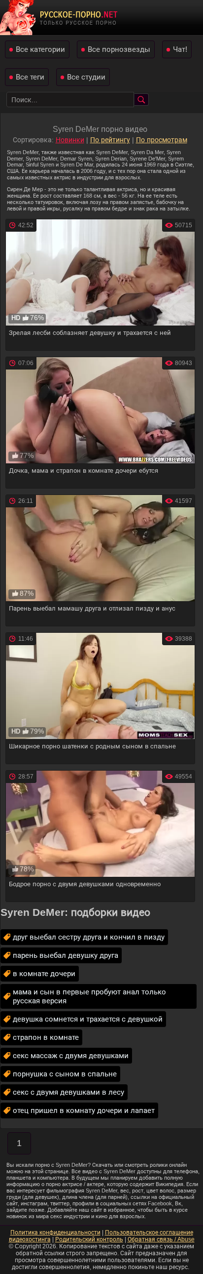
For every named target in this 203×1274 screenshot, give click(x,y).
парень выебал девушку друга (65, 955)
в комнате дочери (44, 973)
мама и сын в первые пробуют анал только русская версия (89, 996)
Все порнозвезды (119, 49)
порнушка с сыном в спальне (65, 1073)
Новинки (70, 140)
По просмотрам (161, 140)
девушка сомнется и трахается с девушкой (88, 1019)
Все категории (40, 49)
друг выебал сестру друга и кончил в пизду (89, 937)
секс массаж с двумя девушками (71, 1055)
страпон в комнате (46, 1037)
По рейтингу (110, 140)
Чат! (180, 49)
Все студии (86, 77)
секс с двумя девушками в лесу (68, 1092)
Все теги (30, 77)
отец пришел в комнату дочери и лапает (84, 1110)
